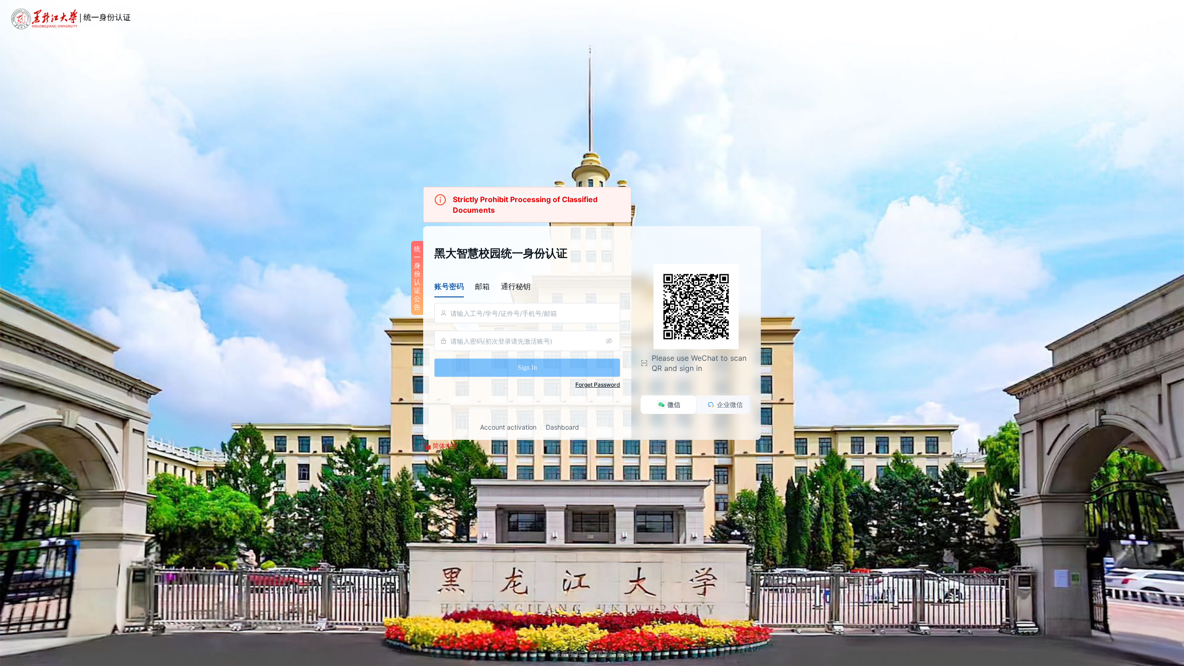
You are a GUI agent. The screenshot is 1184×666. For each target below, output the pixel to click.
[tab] (449, 286)
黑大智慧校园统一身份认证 (500, 253)
